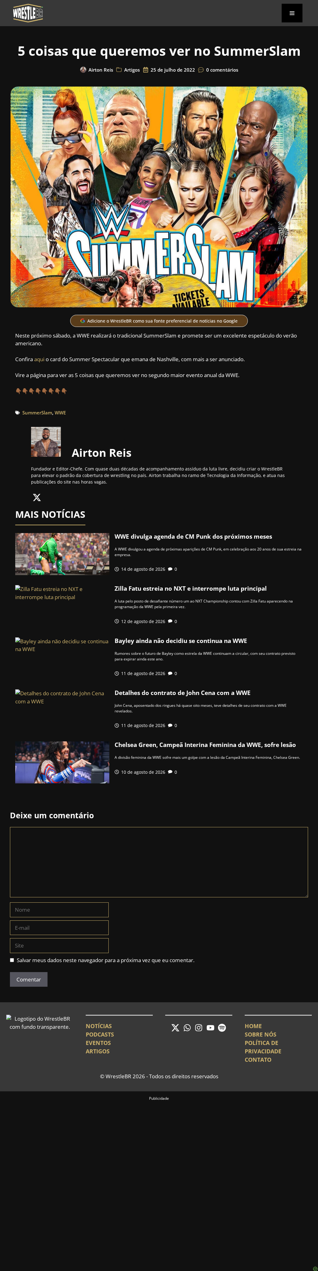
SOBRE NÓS (260, 1034)
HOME (253, 1026)
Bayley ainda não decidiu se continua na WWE (181, 641)
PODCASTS (100, 1034)
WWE (60, 412)
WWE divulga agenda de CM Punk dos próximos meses (193, 536)
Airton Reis (101, 70)
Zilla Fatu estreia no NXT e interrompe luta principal (191, 588)
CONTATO (258, 1059)
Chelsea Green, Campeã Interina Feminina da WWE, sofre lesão (205, 745)
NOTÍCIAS (99, 1026)
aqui (39, 359)
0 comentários (222, 70)
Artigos (132, 70)
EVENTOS (98, 1043)
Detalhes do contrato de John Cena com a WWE (183, 693)
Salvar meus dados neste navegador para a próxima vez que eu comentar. (105, 960)
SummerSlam (37, 412)
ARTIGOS (98, 1051)
